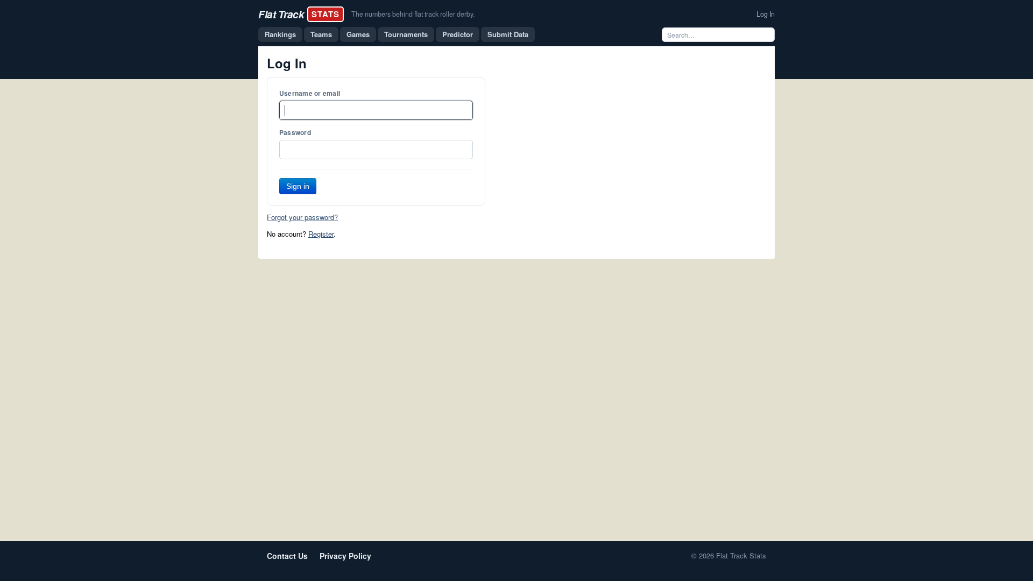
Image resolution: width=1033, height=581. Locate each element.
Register (321, 234)
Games (358, 34)
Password (295, 132)
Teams (321, 34)
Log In (765, 14)
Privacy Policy (345, 555)
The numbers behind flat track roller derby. (413, 14)
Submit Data (507, 34)
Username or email (309, 93)
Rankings (280, 34)
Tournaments (406, 34)
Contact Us (287, 555)
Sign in (297, 186)
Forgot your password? (302, 217)
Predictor (457, 34)
